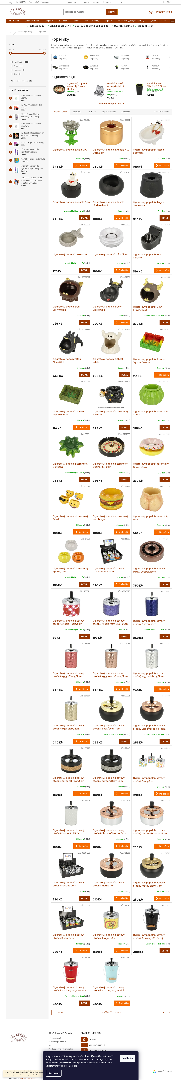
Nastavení (54, 1073)
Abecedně (125, 111)
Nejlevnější (77, 111)
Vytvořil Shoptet (165, 1071)
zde (75, 1065)
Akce (17, 66)
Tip (17, 74)
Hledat (111, 11)
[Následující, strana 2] (163, 1012)
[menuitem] (14, 21)
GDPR (108, 2)
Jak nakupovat (70, 2)
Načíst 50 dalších (111, 1012)
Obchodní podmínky (91, 2)
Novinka (19, 70)
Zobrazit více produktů (110, 103)
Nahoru (60, 1012)
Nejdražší (92, 111)
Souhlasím (127, 1058)
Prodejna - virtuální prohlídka (61, 1049)
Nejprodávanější (109, 111)
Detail (84, 217)
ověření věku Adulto (27, 1078)
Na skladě (21, 62)
